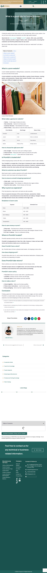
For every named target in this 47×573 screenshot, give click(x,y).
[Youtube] (45, 1)
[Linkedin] (43, 3)
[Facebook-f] (41, 1)
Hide (14, 50)
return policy (13, 154)
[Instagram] (45, 3)
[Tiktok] (41, 3)
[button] (20, 6)
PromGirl (23, 38)
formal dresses (13, 38)
